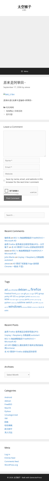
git (25, 293)
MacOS (8, 408)
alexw (7, 263)
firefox (36, 289)
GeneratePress (36, 477)
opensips (21, 299)
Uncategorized (11, 415)
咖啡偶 (7, 237)
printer (32, 299)
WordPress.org (11, 465)
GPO (36, 293)
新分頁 (40, 307)
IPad (17, 296)
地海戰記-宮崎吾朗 (14, 111)
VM (6, 418)
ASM (9, 290)
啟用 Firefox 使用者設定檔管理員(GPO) (21, 331)
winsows (24, 307)
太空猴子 (24, 6)
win (42, 303)
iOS (14, 296)
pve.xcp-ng (38, 299)
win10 (6, 307)
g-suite (18, 294)
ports (27, 299)
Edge (28, 290)
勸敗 (6, 422)
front (14, 293)
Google (32, 294)
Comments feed (12, 461)
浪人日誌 (8, 432)
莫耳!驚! (9, 114)
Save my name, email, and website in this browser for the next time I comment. (24, 180)
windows (15, 306)
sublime (21, 302)
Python (8, 411)
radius (13, 303)
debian (22, 289)
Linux (38, 296)
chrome (14, 290)
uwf (34, 303)
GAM (22, 294)
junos (28, 296)
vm (36, 302)
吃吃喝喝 (10, 107)
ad (6, 289)
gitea (28, 294)
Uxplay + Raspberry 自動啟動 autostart (22, 335)
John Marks (10, 257)
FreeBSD (8, 404)
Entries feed (10, 457)
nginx (17, 299)
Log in (7, 454)
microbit (12, 299)
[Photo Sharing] (8, 94)
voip (39, 303)
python (8, 302)
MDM (7, 299)
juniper (22, 296)
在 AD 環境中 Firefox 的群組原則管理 (28, 247)
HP (11, 296)
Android (8, 397)
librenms (33, 296)
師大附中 (8, 429)
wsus (29, 307)
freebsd (8, 293)
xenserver (35, 307)
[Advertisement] (24, 42)
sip (16, 303)
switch (29, 302)
